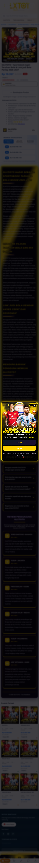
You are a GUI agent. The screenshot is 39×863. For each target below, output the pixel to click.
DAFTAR (19, 448)
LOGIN (19, 442)
